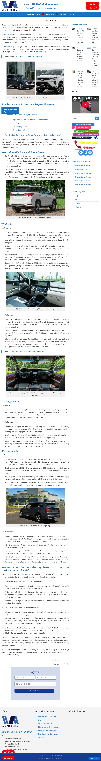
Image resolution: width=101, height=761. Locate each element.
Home (46, 20)
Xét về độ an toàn (19, 130)
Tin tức (77, 200)
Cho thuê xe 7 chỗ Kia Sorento (28, 56)
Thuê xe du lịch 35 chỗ (83, 181)
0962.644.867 (92, 8)
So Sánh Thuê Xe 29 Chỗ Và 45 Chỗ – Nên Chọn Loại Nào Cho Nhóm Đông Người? (95, 56)
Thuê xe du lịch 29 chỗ (83, 177)
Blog (76, 196)
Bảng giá (63, 14)
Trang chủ (30, 14)
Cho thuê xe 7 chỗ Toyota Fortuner (30, 351)
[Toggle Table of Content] (4, 112)
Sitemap (41, 737)
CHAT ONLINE (94, 758)
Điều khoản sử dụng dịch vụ (48, 727)
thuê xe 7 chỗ (37, 25)
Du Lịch (77, 203)
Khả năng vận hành (20, 127)
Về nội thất (17, 123)
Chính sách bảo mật (45, 724)
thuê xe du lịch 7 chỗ (12, 47)
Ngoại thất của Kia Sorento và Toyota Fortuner (30, 120)
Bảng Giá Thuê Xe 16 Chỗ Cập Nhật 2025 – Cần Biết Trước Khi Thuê (80, 78)
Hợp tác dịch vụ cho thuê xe (48, 734)
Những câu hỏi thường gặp (47, 731)
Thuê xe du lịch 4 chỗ (82, 166)
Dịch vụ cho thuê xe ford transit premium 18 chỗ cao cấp (95, 35)
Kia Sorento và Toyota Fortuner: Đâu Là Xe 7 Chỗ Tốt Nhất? (95, 78)
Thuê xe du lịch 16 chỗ (83, 173)
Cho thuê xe (50, 14)
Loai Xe (38, 14)
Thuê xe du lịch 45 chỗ (83, 185)
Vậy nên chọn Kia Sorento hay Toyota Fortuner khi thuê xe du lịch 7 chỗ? (33, 135)
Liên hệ (72, 14)
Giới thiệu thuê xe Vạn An (47, 717)
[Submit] (97, 118)
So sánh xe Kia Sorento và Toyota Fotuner (21, 115)
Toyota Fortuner (20, 27)
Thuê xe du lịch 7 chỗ (82, 169)
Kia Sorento (5, 27)
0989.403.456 (92, 4)
